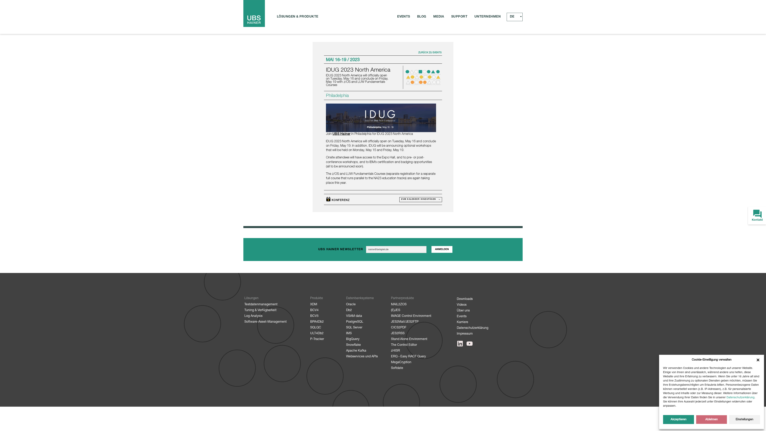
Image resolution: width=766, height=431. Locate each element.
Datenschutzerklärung (740, 397)
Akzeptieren (678, 419)
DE (512, 17)
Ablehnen (711, 419)
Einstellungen (744, 419)
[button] (758, 360)
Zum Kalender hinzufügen (419, 199)
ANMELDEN (442, 249)
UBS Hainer (341, 134)
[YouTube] (469, 343)
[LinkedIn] (460, 343)
